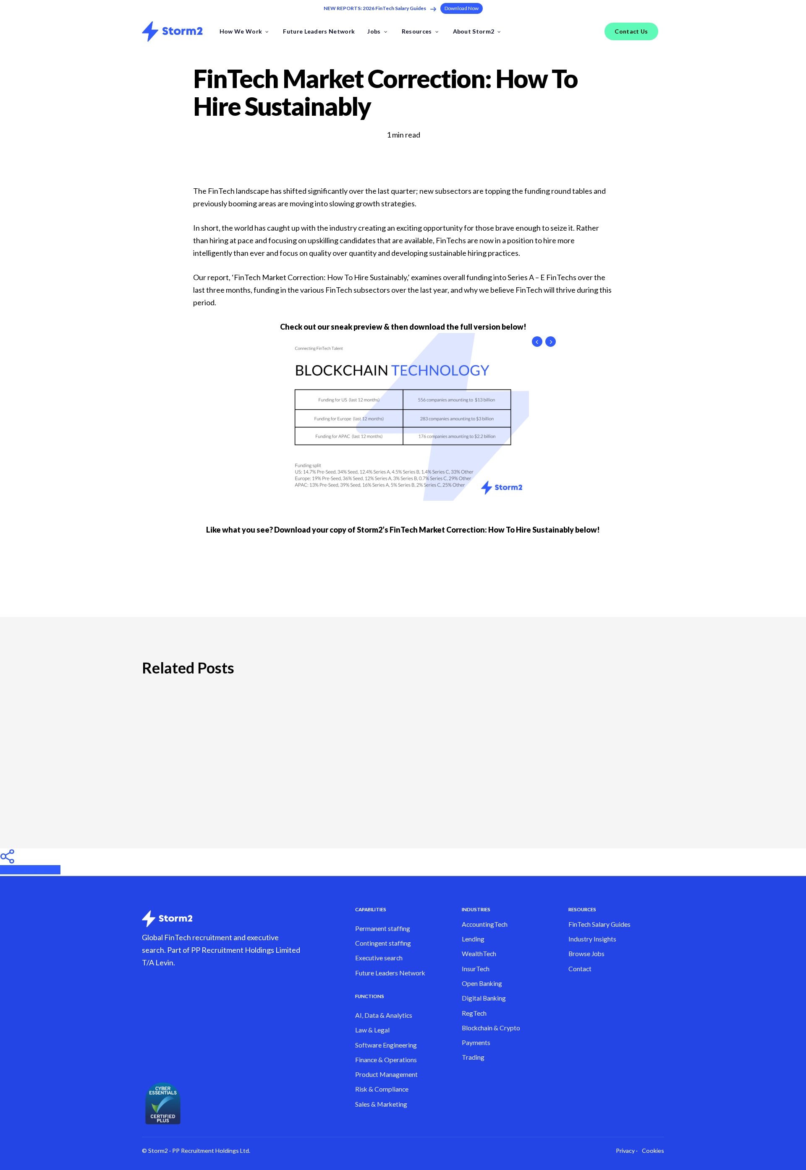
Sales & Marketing (381, 1104)
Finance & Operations (386, 1059)
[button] (462, 8)
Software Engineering (386, 1045)
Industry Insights (592, 939)
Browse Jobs (586, 953)
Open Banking (482, 983)
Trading (473, 1057)
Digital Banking (484, 998)
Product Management (386, 1074)
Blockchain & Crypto (491, 1028)
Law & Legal (372, 1030)
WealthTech (479, 953)
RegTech (474, 1013)
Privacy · (627, 1150)
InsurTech (475, 968)
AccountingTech (485, 924)
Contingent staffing (383, 943)
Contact (579, 968)
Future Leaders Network (390, 973)
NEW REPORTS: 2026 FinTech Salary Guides (375, 8)
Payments (476, 1042)
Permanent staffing (382, 928)
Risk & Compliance (381, 1089)
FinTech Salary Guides (599, 924)
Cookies (653, 1150)
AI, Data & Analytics (383, 1015)
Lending (473, 939)
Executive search (379, 958)
